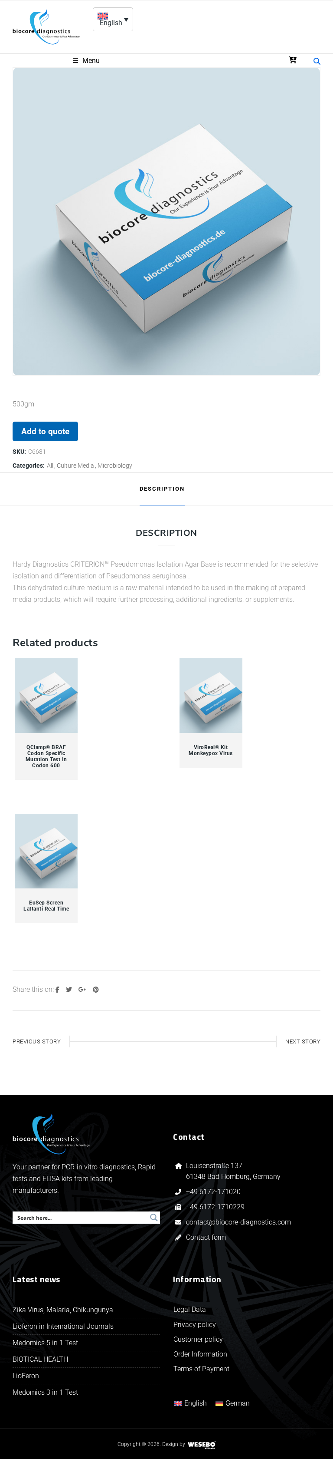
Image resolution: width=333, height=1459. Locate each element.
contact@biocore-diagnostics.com (239, 1222)
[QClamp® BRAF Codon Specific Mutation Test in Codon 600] (46, 695)
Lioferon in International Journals (63, 1326)
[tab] (162, 488)
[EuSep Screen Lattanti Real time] (46, 851)
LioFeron (26, 1376)
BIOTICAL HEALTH (40, 1359)
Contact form (206, 1237)
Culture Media (75, 465)
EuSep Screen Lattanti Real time (46, 906)
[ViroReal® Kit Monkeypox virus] (211, 695)
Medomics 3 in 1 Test (45, 1392)
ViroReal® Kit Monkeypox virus (211, 750)
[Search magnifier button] (154, 1217)
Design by (173, 1444)
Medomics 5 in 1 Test (45, 1343)
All (50, 465)
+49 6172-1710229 (215, 1207)
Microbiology (115, 465)
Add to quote (45, 431)
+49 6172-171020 (213, 1192)
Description (162, 488)
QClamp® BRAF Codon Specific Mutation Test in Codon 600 (46, 756)
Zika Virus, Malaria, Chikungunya (63, 1310)
